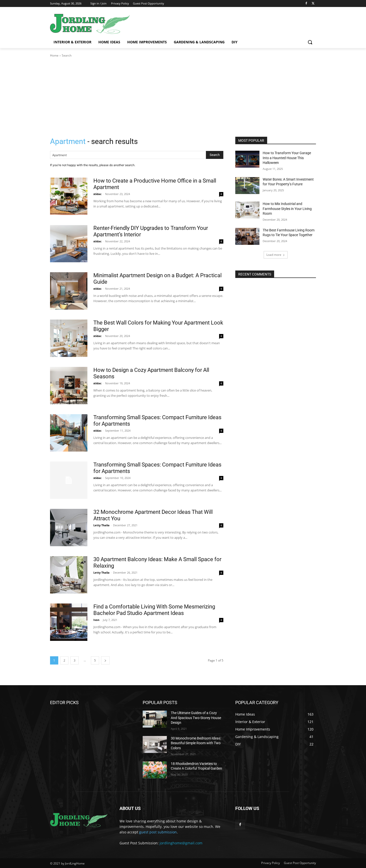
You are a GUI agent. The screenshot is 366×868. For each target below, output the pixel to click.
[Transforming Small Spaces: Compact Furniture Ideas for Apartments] (68, 433)
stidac (97, 194)
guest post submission (158, 832)
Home (54, 55)
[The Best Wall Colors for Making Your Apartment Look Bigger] (68, 338)
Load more (273, 255)
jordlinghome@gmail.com (181, 843)
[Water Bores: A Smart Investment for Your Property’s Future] (247, 185)
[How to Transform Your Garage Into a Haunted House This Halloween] (247, 159)
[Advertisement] (183, 95)
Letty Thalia (101, 525)
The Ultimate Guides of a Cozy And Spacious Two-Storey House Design (196, 718)
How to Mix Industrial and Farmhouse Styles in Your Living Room (287, 208)
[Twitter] (313, 3)
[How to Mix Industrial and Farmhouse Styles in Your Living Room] (247, 209)
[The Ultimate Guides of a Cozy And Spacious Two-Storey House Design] (155, 719)
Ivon (96, 620)
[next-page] (105, 660)
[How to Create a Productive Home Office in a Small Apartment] (68, 196)
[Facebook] (306, 3)
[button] (310, 42)
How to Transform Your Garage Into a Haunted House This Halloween (287, 158)
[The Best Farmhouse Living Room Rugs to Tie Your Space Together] (247, 236)
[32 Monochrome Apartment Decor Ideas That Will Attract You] (68, 527)
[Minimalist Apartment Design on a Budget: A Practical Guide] (68, 291)
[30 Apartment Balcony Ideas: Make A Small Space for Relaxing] (68, 575)
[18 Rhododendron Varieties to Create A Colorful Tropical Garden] (155, 769)
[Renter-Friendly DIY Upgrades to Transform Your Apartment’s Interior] (68, 243)
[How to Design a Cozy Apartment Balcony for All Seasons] (68, 385)
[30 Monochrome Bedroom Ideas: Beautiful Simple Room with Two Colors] (155, 744)
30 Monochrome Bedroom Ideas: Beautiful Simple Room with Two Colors (196, 743)
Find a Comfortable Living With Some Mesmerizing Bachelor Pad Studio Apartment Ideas (154, 609)
